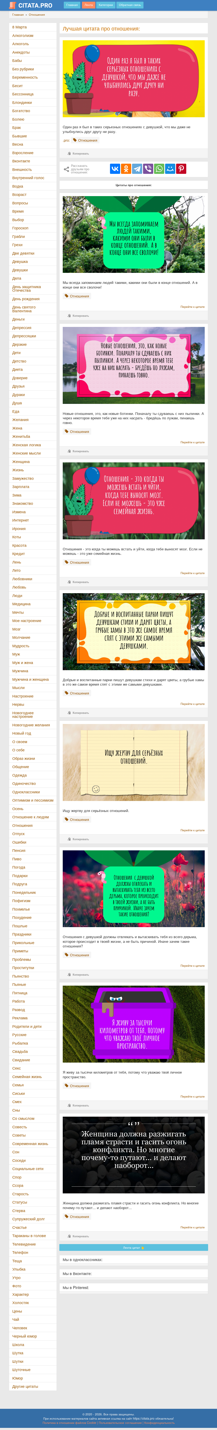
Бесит (17, 85)
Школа (18, 1344)
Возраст (19, 194)
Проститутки (23, 967)
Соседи (19, 1160)
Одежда (19, 775)
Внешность (22, 169)
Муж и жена (22, 662)
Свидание (21, 1059)
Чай (15, 1319)
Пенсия (18, 850)
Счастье (19, 1227)
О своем (19, 741)
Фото (16, 1285)
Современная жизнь (30, 1143)
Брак (16, 127)
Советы (19, 1135)
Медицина (21, 603)
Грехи (17, 244)
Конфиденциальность (159, 1422)
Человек (19, 1327)
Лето (16, 570)
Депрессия (21, 327)
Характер (20, 1294)
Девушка (20, 261)
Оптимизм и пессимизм (32, 800)
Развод (18, 1009)
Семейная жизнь (27, 1076)
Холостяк (20, 1302)
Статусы (19, 1202)
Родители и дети (27, 1026)
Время (18, 211)
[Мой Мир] (170, 169)
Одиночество (24, 783)
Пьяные (19, 984)
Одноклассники (26, 791)
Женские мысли (26, 453)
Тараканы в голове (29, 1235)
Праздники (21, 934)
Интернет (20, 520)
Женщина (21, 461)
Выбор (18, 219)
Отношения (22, 825)
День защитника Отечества (26, 288)
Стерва (18, 1210)
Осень (17, 808)
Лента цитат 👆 (133, 1247)
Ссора (17, 1185)
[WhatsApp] (159, 169)
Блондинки (22, 102)
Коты (16, 536)
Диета (17, 369)
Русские (19, 1034)
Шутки (17, 1361)
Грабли (18, 236)
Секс (16, 1068)
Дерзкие (19, 344)
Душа (17, 402)
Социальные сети (27, 1168)
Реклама (20, 1017)
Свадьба (20, 1051)
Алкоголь (20, 43)
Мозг (16, 629)
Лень (16, 562)
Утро (16, 1277)
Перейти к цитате (193, 306)
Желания (20, 419)
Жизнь (18, 469)
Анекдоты (21, 52)
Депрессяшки (24, 335)
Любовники (22, 578)
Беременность (25, 77)
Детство (19, 361)
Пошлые (19, 925)
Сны (16, 1110)
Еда (15, 411)
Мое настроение (26, 620)
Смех (17, 1101)
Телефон (20, 1252)
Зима (16, 495)
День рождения (26, 298)
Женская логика (26, 444)
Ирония (19, 528)
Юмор (17, 1378)
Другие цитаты (25, 1386)
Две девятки (23, 253)
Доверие (20, 377)
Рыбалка (20, 1043)
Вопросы (20, 202)
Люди (17, 595)
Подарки (20, 875)
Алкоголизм (22, 35)
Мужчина (20, 670)
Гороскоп (20, 227)
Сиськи (18, 1093)
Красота (19, 545)
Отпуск (18, 833)
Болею (18, 119)
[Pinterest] (181, 169)
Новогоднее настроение (23, 714)
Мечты (18, 612)
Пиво (16, 858)
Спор (16, 1177)
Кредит (18, 553)
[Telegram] (137, 169)
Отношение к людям (30, 816)
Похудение (22, 917)
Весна (17, 144)
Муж (16, 654)
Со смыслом (23, 1118)
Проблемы (21, 959)
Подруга (19, 883)
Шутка (17, 1352)
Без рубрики (23, 68)
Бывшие (19, 135)
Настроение (22, 696)
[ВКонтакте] (115, 169)
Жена (17, 428)
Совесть (19, 1126)
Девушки (20, 269)
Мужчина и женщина (30, 679)
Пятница (19, 992)
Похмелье (21, 909)
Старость (20, 1193)
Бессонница (22, 93)
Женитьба (21, 436)
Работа (18, 1001)
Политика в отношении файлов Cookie (69, 1422)
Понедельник (24, 892)
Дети (16, 352)
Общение (20, 766)
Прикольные (23, 942)
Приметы (20, 950)
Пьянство (20, 976)
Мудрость (20, 645)
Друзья (18, 386)
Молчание (21, 637)
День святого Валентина (24, 308)
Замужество (23, 478)
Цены (17, 1311)
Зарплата (20, 486)
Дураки (18, 394)
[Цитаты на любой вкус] (34, 5)
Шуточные (21, 1369)
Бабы (17, 60)
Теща (17, 1260)
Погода (18, 867)
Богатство (21, 110)
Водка (17, 186)
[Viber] (148, 169)
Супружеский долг (28, 1218)
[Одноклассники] (126, 169)
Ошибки (19, 842)
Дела (16, 278)
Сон (15, 1151)
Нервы (18, 704)
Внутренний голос (28, 177)
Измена (19, 511)
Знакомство (22, 503)
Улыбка (18, 1269)
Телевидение (24, 1244)
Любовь (19, 587)
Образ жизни (23, 758)
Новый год (21, 733)
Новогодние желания (31, 724)
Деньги (18, 319)
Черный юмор (24, 1336)
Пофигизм (21, 900)
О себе (18, 749)
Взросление (22, 152)
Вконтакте (21, 160)
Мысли (18, 687)
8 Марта (19, 26)
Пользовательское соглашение (120, 1422)
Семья (18, 1084)
